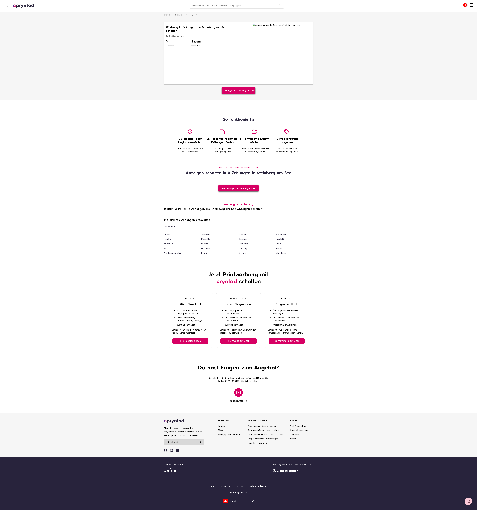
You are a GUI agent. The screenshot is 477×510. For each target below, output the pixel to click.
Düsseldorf (206, 239)
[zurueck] (7, 5)
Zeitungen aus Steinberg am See (238, 90)
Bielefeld (280, 239)
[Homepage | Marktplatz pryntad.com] (25, 6)
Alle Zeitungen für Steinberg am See (238, 188)
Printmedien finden (190, 340)
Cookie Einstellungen (257, 486)
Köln (166, 248)
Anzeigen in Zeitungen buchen (262, 426)
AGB (213, 486)
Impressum (239, 486)
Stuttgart (205, 234)
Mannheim (281, 253)
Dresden (242, 234)
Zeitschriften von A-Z (257, 443)
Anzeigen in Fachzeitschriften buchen (265, 434)
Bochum (242, 253)
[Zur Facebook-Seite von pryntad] (165, 450)
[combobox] (465, 5)
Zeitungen (178, 15)
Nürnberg (243, 243)
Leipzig (204, 243)
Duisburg (242, 248)
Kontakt (221, 426)
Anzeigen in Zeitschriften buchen (263, 430)
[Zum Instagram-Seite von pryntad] (171, 450)
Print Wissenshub (297, 426)
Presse (292, 438)
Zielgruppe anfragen (238, 340)
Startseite (167, 15)
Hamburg (168, 239)
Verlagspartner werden (229, 434)
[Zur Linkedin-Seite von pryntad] (177, 450)
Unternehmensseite (298, 430)
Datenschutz (225, 486)
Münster (280, 248)
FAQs (220, 430)
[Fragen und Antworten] (468, 501)
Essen (204, 253)
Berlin (167, 234)
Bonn (278, 243)
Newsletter (294, 434)
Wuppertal (281, 234)
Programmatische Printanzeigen (263, 438)
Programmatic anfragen (286, 340)
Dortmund (206, 248)
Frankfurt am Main (172, 253)
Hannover (243, 239)
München (168, 243)
